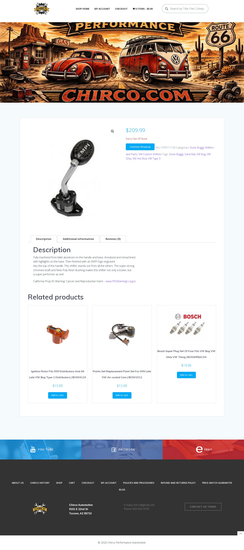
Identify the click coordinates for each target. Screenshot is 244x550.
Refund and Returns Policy (178, 482)
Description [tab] (43, 239)
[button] (113, 131)
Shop (59, 482)
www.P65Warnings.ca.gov (121, 281)
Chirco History (39, 482)
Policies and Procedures (138, 482)
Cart (72, 482)
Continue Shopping (140, 146)
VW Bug (201, 154)
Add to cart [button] (57, 395)
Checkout (121, 8)
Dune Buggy (176, 154)
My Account (102, 8)
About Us (18, 482)
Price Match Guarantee (217, 482)
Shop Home (82, 8)
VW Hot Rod (139, 158)
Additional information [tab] (78, 239)
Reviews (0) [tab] (113, 239)
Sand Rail (190, 154)
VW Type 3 (154, 158)
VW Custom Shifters (150, 154)
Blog (122, 489)
